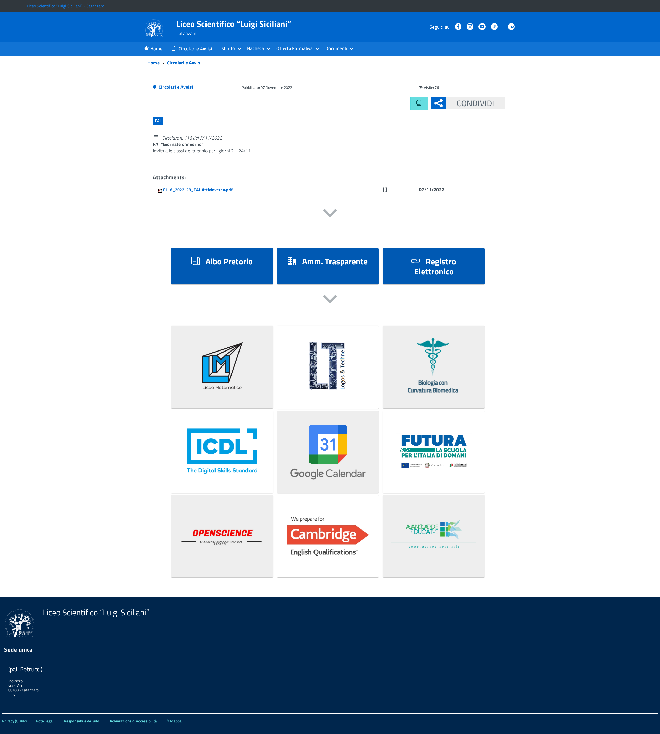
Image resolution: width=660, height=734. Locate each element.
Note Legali (45, 721)
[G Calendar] (328, 480)
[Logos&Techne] (328, 395)
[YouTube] (482, 26)
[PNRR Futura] (433, 480)
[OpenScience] (222, 564)
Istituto (227, 48)
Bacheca (255, 48)
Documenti (336, 48)
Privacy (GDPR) (14, 721)
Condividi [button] (475, 103)
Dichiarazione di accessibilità (133, 721)
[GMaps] (495, 26)
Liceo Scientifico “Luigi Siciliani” (233, 28)
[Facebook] (459, 26)
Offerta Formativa (294, 48)
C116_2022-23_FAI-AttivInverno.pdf (198, 189)
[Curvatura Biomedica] (433, 395)
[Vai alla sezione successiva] (330, 214)
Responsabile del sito (81, 721)
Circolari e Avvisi (176, 87)
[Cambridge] (328, 564)
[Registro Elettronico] (512, 26)
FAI (158, 121)
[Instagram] (470, 26)
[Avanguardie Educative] (433, 564)
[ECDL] (222, 480)
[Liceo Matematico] (222, 395)
